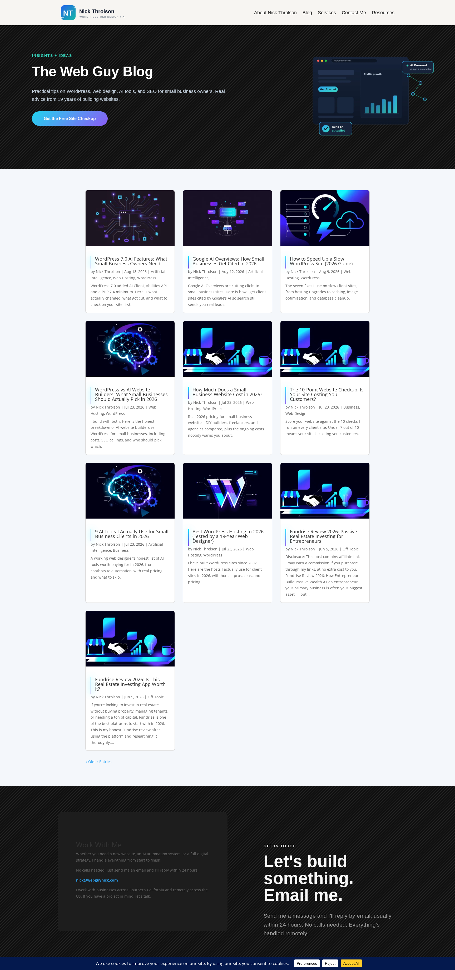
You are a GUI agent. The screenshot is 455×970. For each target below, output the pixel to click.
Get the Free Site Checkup (70, 118)
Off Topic (351, 548)
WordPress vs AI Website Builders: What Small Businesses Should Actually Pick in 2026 (131, 394)
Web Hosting (124, 277)
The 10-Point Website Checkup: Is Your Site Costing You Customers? (327, 394)
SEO (213, 277)
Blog (307, 12)
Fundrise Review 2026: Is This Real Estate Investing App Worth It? (130, 684)
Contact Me (354, 12)
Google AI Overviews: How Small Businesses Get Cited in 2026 (228, 261)
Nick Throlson (108, 271)
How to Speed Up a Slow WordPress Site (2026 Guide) (321, 261)
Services (327, 12)
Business (351, 407)
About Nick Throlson (275, 12)
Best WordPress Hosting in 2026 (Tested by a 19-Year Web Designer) (228, 536)
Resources (383, 12)
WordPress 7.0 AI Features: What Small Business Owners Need (131, 261)
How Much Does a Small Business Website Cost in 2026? (227, 391)
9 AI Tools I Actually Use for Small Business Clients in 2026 (132, 533)
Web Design (295, 413)
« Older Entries (98, 761)
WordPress (146, 277)
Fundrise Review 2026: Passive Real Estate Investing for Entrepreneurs (323, 536)
